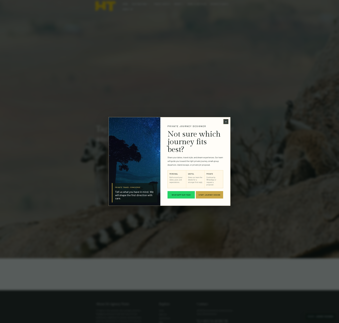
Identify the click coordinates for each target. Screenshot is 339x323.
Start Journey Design (209, 195)
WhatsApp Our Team (181, 195)
